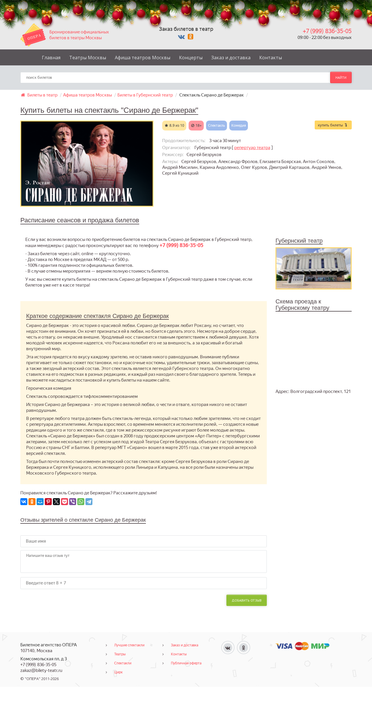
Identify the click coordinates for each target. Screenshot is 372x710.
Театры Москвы (87, 57)
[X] (56, 501)
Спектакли (122, 663)
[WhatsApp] (80, 501)
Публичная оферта (186, 663)
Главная (51, 57)
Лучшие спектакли (129, 645)
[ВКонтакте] (23, 501)
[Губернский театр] (313, 268)
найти (340, 77)
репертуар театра (252, 147)
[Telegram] (88, 501)
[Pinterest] (48, 501)
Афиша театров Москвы (142, 57)
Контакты (270, 57)
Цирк (118, 672)
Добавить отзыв (247, 600)
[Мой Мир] (40, 501)
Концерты (191, 57)
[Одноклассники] (31, 501)
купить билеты (331, 125)
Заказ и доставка (231, 57)
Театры (120, 654)
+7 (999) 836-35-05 (327, 31)
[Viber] (72, 501)
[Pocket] (64, 501)
